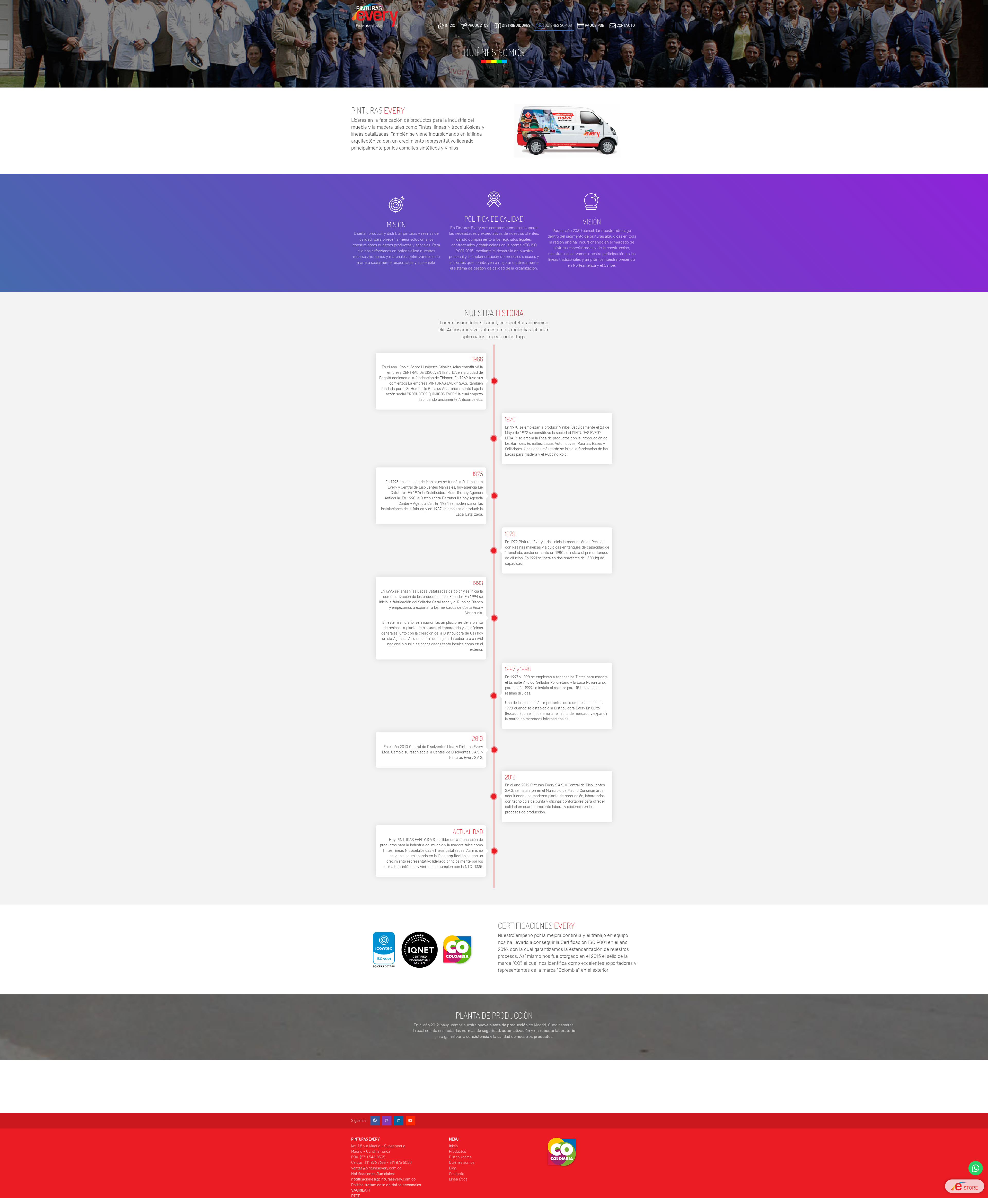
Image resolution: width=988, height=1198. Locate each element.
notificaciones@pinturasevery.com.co (383, 1179)
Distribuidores (460, 1157)
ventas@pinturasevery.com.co (376, 1168)
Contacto (456, 1174)
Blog (452, 1168)
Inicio (453, 1146)
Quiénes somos (461, 1162)
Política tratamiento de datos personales (386, 1185)
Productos (457, 1151)
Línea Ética (458, 1179)
